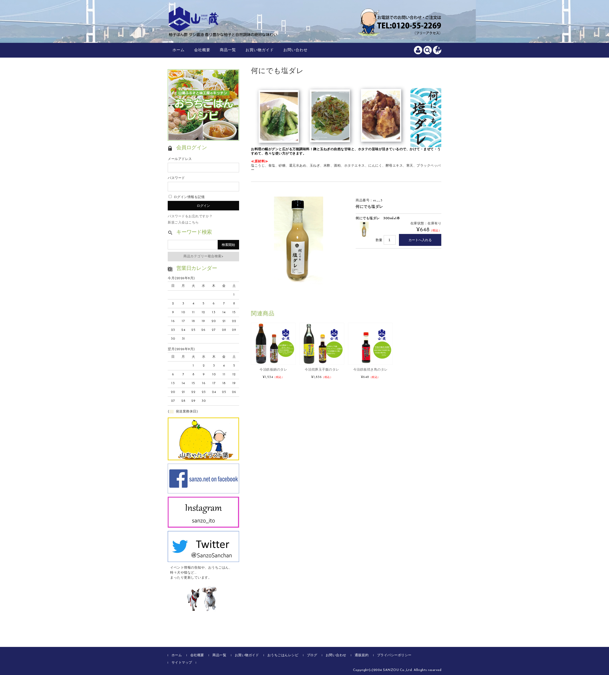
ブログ (312, 655)
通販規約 (361, 655)
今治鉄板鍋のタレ (273, 370)
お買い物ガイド (260, 50)
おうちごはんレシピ (283, 655)
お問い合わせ (295, 50)
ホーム (178, 50)
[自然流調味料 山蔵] (224, 31)
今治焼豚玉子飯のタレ (322, 370)
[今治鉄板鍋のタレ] (273, 344)
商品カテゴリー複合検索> (203, 256)
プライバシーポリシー (394, 655)
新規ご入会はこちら (183, 222)
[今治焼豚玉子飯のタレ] (322, 344)
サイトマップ (182, 663)
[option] (298, 241)
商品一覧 (228, 50)
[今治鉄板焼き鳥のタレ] (370, 344)
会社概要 (202, 50)
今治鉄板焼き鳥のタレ (370, 370)
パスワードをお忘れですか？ (190, 216)
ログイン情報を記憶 (188, 197)
